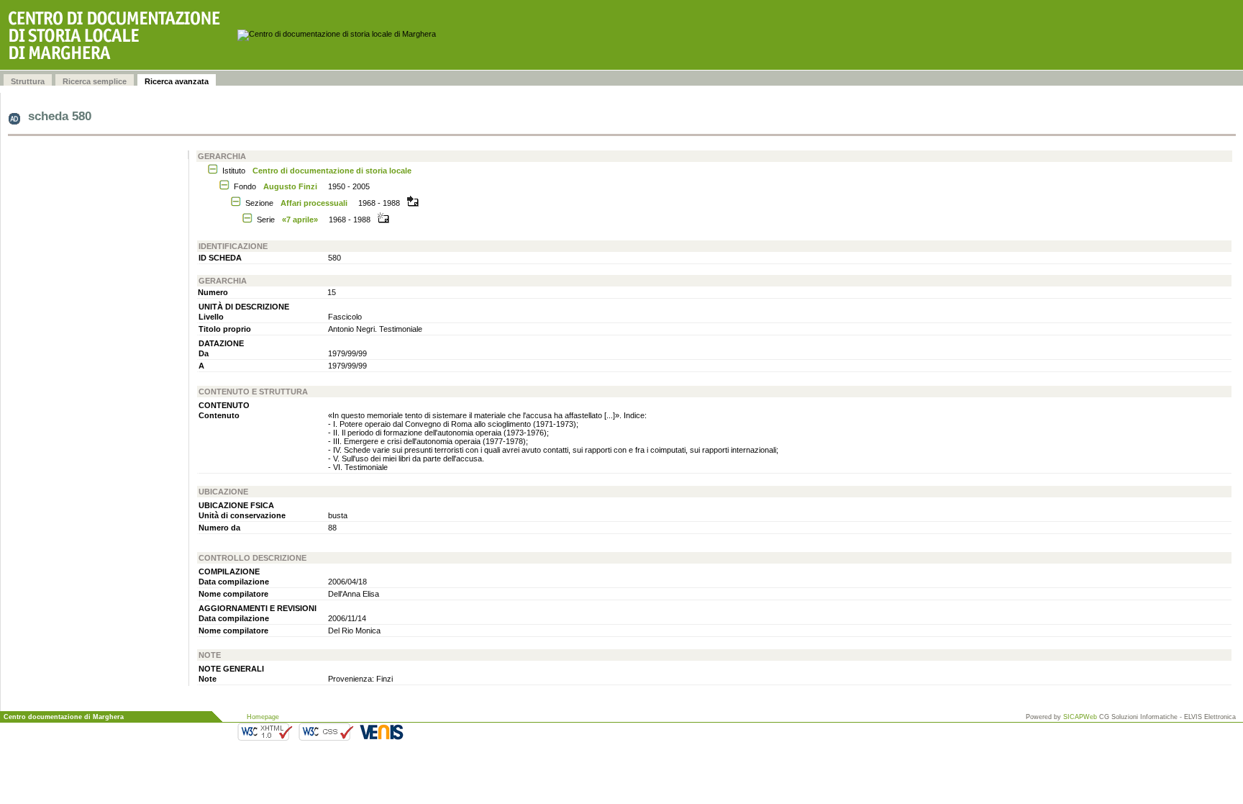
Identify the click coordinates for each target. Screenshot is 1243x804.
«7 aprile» (300, 219)
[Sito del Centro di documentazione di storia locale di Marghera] (118, 35)
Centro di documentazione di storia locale (331, 170)
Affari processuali (314, 203)
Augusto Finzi (290, 186)
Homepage (263, 717)
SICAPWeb (1080, 717)
